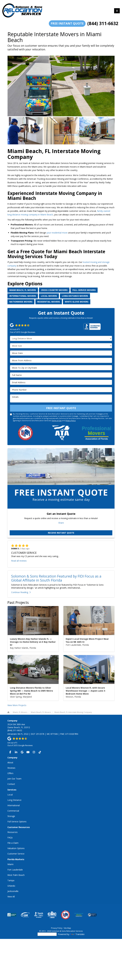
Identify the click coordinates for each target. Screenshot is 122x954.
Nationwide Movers (20, 301)
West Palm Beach (16, 875)
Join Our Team (14, 778)
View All (11, 896)
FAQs (10, 837)
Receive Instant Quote (61, 532)
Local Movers (49, 295)
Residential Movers (48, 301)
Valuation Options (16, 848)
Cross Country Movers (54, 290)
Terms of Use (57, 421)
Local (10, 794)
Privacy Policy (70, 421)
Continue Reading (19, 592)
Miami (10, 864)
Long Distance (14, 800)
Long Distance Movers (75, 295)
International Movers (22, 295)
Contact (11, 784)
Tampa (10, 880)
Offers (10, 773)
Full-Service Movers (84, 290)
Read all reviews (19, 560)
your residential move (57, 232)
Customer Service (15, 853)
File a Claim (12, 842)
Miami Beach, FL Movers (22, 290)
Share (61, 522)
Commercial (13, 810)
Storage (11, 816)
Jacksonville (12, 891)
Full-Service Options (16, 821)
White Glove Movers (76, 301)
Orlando (11, 885)
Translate (80, 934)
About (10, 762)
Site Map (67, 928)
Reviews (11, 767)
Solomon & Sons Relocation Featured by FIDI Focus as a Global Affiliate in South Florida (56, 578)
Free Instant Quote (67, 23)
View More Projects (16, 705)
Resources (12, 832)
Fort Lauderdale (15, 869)
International (13, 805)
